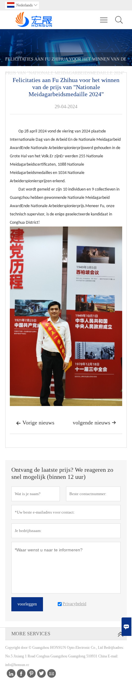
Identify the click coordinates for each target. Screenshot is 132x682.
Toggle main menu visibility (103, 20)
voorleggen (27, 604)
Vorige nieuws (35, 423)
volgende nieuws (94, 423)
